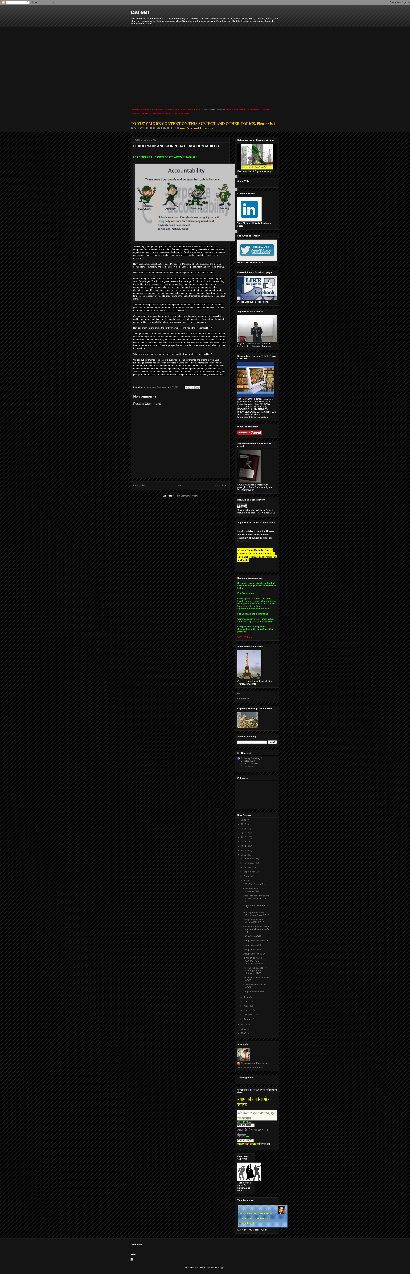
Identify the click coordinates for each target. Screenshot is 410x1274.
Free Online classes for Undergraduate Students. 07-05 (254, 970)
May (246, 1001)
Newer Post (140, 485)
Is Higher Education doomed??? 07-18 (253, 920)
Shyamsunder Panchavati (254, 1063)
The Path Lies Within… (251, 763)
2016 (244, 837)
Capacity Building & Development (213, 109)
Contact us (243, 698)
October (248, 867)
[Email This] (186, 387)
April (246, 1006)
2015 (244, 841)
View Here (242, 541)
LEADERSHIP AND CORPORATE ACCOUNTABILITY (254, 961)
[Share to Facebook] (195, 387)
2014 (244, 846)
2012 (244, 854)
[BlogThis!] (189, 387)
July (246, 880)
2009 (244, 1033)
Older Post (221, 485)
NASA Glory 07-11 (252, 936)
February (249, 1014)
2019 (244, 824)
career (140, 11)
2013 (244, 850)
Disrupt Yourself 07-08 (254, 953)
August (247, 876)
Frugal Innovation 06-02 (255, 991)
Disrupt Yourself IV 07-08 (255, 940)
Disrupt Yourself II (252, 949)
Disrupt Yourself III (252, 945)
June (246, 997)
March (247, 1010)
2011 (243, 1024)
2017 (244, 833)
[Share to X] (192, 387)
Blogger (220, 1267)
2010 (244, 1029)
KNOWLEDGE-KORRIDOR (155, 128)
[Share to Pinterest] (198, 387)
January (248, 1019)
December (249, 858)
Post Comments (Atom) (187, 496)
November (249, 863)
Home (180, 485)
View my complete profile (250, 1067)
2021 (244, 820)
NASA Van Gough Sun (254, 884)
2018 (244, 828)
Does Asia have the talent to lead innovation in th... (256, 898)
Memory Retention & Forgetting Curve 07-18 (256, 913)
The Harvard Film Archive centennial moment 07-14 (256, 929)
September (249, 871)
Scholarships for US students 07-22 (253, 890)
